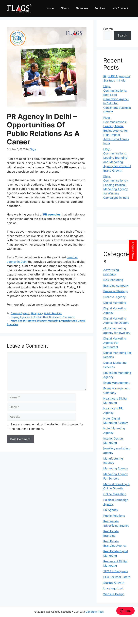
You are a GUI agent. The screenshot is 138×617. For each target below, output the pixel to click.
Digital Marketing (114, 302)
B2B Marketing (113, 280)
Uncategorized (113, 588)
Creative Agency (20, 313)
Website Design (113, 594)
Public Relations (53, 313)
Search (108, 29)
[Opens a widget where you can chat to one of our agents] (125, 611)
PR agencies (52, 214)
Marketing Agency (115, 468)
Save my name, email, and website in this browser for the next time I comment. (46, 426)
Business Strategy (115, 291)
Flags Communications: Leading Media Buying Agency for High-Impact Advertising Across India (116, 130)
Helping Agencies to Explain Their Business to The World (43, 317)
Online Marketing (114, 494)
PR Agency (37, 313)
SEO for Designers (115, 571)
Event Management (116, 382)
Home (50, 8)
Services (100, 8)
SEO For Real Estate (116, 577)
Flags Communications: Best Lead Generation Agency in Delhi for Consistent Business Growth (117, 99)
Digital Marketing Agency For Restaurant (114, 343)
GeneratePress (95, 611)
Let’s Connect (120, 8)
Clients (64, 8)
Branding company (116, 285)
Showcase (82, 8)
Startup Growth (113, 582)
